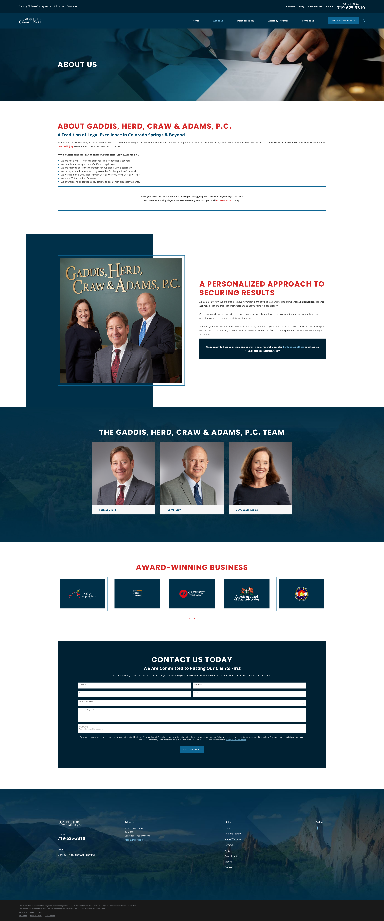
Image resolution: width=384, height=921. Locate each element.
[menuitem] (23, 915)
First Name (82, 684)
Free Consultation (343, 20)
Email (196, 693)
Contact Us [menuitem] (308, 20)
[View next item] (194, 618)
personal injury (65, 146)
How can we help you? (86, 710)
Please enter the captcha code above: (91, 729)
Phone (81, 693)
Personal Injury (233, 833)
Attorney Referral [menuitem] (278, 20)
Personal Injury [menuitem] (245, 20)
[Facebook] (317, 828)
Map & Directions (134, 839)
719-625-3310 (351, 8)
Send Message (192, 749)
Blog (301, 6)
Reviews (290, 6)
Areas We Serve (233, 839)
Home (228, 827)
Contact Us (230, 867)
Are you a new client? (86, 701)
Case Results (315, 6)
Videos (329, 6)
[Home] (31, 21)
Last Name (198, 684)
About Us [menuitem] (218, 20)
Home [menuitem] (196, 20)
